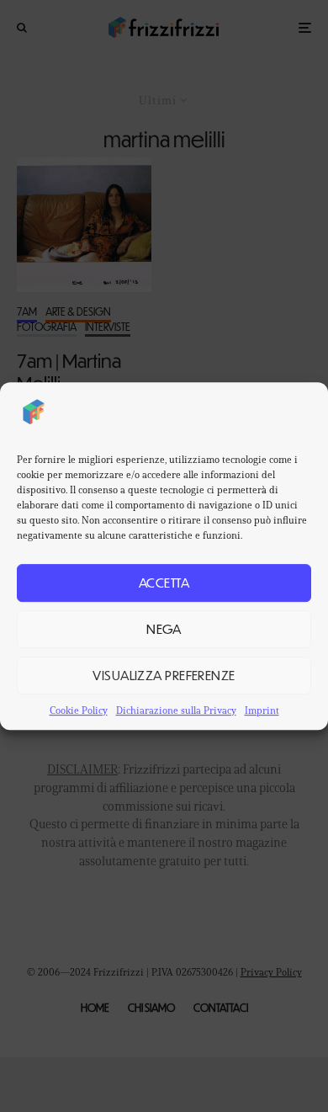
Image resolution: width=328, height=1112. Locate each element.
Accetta (164, 582)
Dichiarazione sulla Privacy (176, 710)
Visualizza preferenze (164, 675)
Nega (164, 628)
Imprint (262, 710)
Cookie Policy (79, 710)
